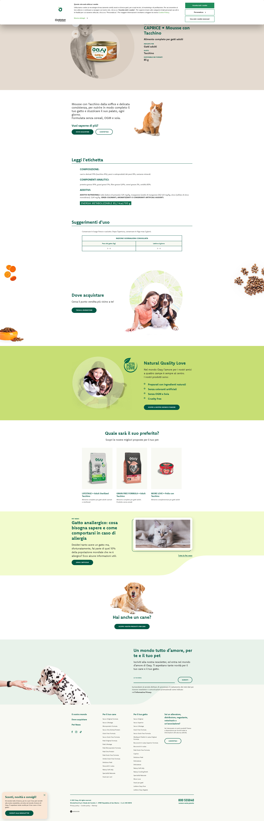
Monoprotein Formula (110, 726)
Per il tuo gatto (141, 714)
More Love (137, 779)
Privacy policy (74, 806)
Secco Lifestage (108, 723)
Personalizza (198, 12)
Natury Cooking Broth (141, 772)
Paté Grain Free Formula (111, 755)
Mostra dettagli (79, 18)
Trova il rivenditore (84, 310)
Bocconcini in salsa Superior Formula (146, 743)
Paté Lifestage (107, 744)
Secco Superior (138, 723)
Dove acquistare (82, 132)
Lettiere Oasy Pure (140, 786)
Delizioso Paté (107, 762)
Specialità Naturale (109, 773)
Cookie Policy (164, 12)
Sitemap (94, 806)
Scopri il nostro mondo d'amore (161, 407)
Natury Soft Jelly (108, 770)
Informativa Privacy (143, 692)
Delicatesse (137, 761)
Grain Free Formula (109, 733)
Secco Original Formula (110, 719)
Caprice (136, 754)
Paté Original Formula (110, 741)
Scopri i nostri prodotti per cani (132, 626)
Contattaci (104, 132)
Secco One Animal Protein (111, 730)
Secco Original (138, 719)
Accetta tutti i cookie (199, 5)
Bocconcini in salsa (140, 746)
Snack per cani (107, 777)
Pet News (76, 724)
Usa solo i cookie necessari (200, 19)
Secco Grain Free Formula (111, 737)
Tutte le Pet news (185, 555)
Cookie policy (85, 806)
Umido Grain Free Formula (111, 759)
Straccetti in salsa (108, 766)
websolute (76, 811)
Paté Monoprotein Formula (112, 748)
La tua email (138, 678)
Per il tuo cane (109, 714)
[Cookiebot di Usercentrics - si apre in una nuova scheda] (60, 20)
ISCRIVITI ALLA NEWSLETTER (19, 813)
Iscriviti (185, 680)
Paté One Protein (108, 751)
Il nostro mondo (79, 714)
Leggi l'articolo (82, 562)
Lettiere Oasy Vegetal (141, 790)
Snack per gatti (138, 783)
